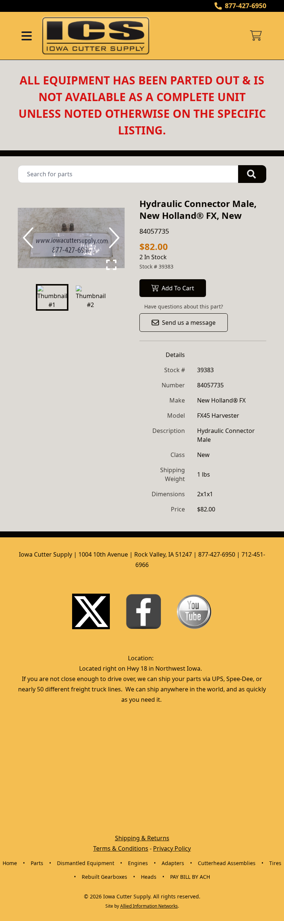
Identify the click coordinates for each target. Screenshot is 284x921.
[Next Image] (113, 238)
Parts (37, 863)
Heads (148, 876)
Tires (275, 863)
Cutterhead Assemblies (227, 863)
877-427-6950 (245, 5)
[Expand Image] (111, 264)
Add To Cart (178, 288)
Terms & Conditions (120, 848)
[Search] (252, 174)
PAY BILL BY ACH (190, 876)
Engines (138, 863)
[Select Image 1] (52, 297)
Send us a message (189, 322)
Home (10, 863)
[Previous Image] (29, 238)
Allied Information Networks (149, 906)
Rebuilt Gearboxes (104, 876)
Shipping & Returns (142, 838)
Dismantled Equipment (85, 863)
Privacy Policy (172, 848)
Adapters (173, 863)
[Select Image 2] (90, 297)
